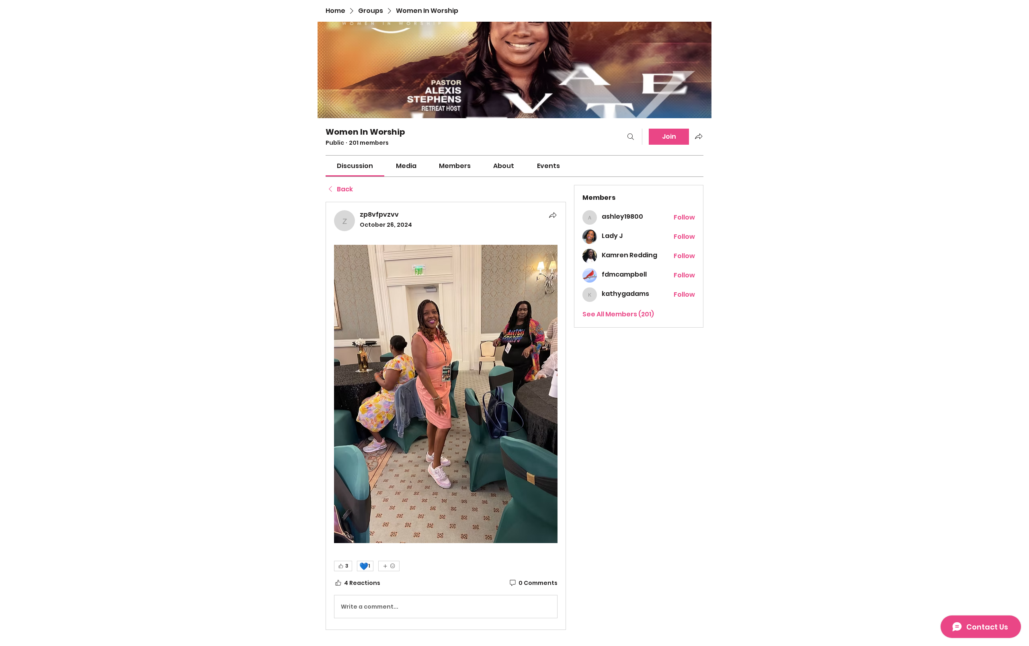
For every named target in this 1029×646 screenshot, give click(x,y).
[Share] (553, 215)
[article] (446, 416)
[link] (355, 165)
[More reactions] (389, 566)
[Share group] (698, 136)
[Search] (630, 137)
